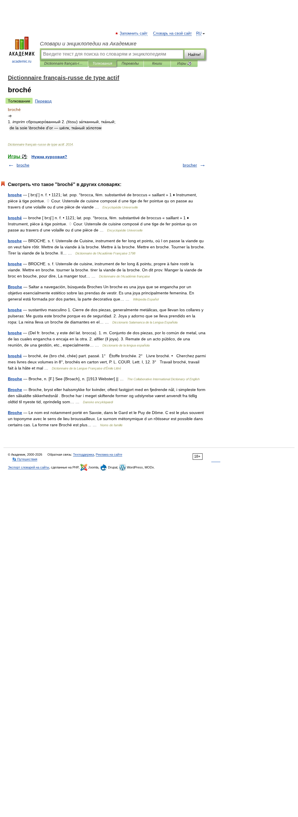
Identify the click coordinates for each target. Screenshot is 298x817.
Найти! (194, 54)
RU (198, 33)
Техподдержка (83, 454)
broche (23, 165)
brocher (190, 165)
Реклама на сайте (109, 454)
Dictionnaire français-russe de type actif (64, 63)
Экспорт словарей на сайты (28, 467)
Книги (157, 63)
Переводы (130, 63)
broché (15, 217)
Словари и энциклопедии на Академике (88, 44)
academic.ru (21, 61)
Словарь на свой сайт (172, 33)
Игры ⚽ (184, 63)
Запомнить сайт (134, 33)
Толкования (102, 63)
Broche (15, 286)
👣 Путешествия (24, 459)
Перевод (43, 101)
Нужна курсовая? (49, 156)
